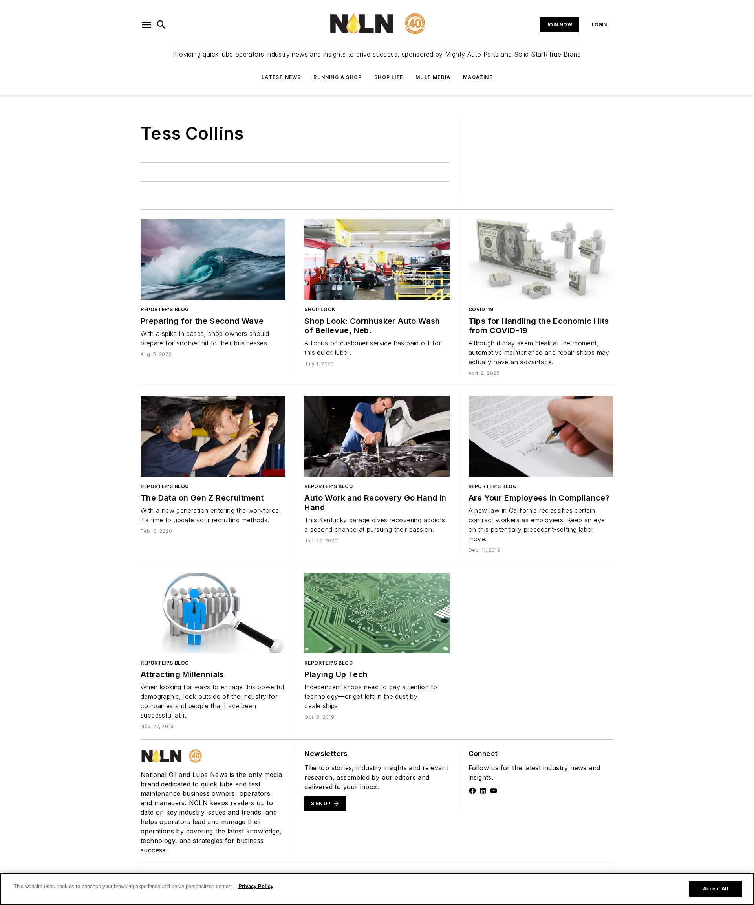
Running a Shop (337, 77)
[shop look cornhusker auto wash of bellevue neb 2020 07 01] (376, 259)
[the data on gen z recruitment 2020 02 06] (213, 436)
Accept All (715, 889)
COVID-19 (481, 309)
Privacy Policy (255, 886)
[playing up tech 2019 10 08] (376, 613)
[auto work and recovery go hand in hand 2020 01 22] (376, 436)
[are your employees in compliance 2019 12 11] (541, 436)
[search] (161, 25)
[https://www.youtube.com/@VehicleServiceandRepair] (494, 791)
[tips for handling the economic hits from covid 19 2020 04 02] (541, 259)
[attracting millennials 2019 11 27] (213, 613)
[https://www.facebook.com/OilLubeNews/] (472, 791)
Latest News (281, 77)
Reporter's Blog (165, 309)
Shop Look (319, 309)
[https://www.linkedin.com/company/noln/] (483, 791)
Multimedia (432, 77)
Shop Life (388, 77)
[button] (146, 25)
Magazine (477, 77)
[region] (377, 889)
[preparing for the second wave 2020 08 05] (213, 259)
